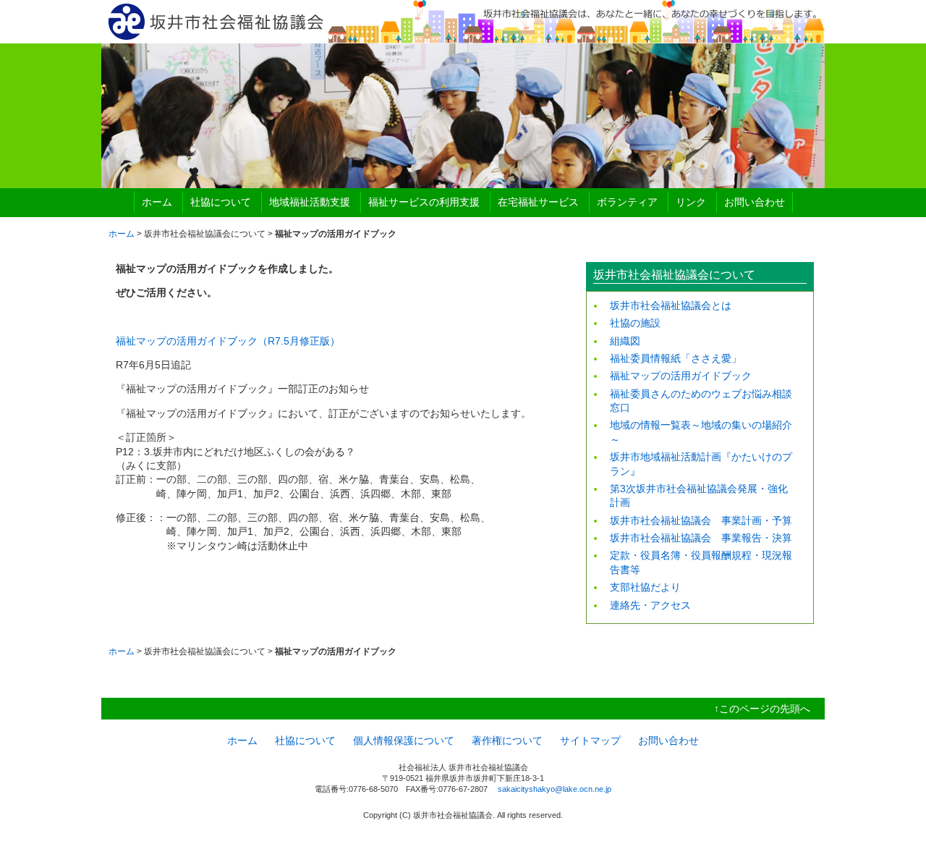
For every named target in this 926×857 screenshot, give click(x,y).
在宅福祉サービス (538, 202)
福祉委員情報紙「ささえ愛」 (676, 358)
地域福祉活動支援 (309, 202)
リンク (691, 202)
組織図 (625, 341)
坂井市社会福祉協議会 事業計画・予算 (701, 520)
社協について (220, 202)
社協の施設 (635, 323)
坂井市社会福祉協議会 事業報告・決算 (701, 538)
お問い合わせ (754, 202)
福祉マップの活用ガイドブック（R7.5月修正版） (228, 341)
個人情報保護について (403, 740)
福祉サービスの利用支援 (424, 202)
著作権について (507, 740)
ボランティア (627, 202)
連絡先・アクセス (650, 605)
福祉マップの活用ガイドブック (681, 375)
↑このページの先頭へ (762, 708)
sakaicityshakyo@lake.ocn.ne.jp (554, 789)
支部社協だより (645, 587)
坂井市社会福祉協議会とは (670, 305)
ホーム (157, 202)
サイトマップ (590, 740)
